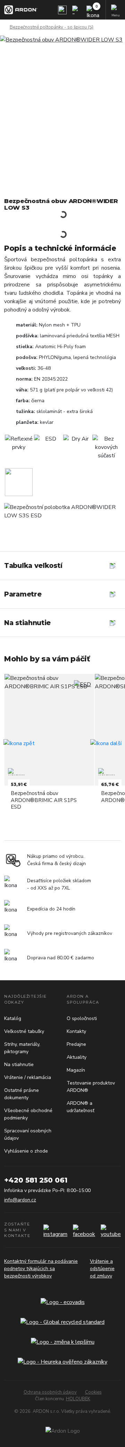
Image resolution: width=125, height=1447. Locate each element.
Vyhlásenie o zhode (26, 1151)
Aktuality (76, 1057)
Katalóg (12, 1018)
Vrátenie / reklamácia (27, 1077)
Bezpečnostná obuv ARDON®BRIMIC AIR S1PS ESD (44, 800)
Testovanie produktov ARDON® (91, 1087)
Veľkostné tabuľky (24, 1031)
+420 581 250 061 (35, 1180)
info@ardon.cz (20, 1200)
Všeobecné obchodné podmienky (28, 1114)
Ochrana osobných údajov (50, 1392)
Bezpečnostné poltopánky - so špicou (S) (51, 27)
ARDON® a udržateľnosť (80, 1107)
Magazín (76, 1070)
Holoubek (78, 1399)
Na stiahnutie (19, 1064)
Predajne (76, 1044)
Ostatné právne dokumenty (21, 1094)
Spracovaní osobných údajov (27, 1134)
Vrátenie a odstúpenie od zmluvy (102, 1268)
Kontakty (76, 1031)
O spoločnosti (82, 1018)
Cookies (93, 1392)
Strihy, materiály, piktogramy (22, 1048)
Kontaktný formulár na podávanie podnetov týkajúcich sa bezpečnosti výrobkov (41, 1268)
